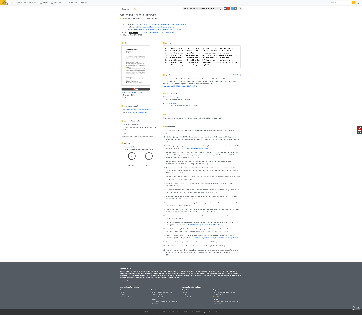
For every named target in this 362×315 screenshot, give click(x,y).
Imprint (205, 312)
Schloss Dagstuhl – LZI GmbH (161, 312)
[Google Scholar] (167, 133)
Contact (218, 312)
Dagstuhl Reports (157, 294)
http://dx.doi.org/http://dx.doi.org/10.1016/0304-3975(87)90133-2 (215, 238)
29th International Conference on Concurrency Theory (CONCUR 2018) (161, 24)
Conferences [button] (72, 2)
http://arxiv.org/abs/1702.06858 (197, 148)
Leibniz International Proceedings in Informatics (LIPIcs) (155, 27)
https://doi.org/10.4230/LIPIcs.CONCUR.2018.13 (180, 86)
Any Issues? (358, 308)
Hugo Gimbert (151, 18)
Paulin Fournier (139, 18)
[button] (26, 2)
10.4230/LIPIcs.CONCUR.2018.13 (139, 110)
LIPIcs (123, 292)
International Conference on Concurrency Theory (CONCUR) (160, 29)
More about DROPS (127, 280)
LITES (154, 299)
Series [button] (45, 2)
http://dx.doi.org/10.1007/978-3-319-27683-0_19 (206, 225)
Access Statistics (131, 147)
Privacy (211, 312)
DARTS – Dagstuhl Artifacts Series (162, 292)
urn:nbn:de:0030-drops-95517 (138, 112)
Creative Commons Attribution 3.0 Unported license (156, 32)
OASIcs (123, 294)
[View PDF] (136, 65)
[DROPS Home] (11, 2)
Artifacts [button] (86, 2)
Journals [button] (57, 2)
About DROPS (196, 312)
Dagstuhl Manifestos (158, 296)
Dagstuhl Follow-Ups (127, 296)
